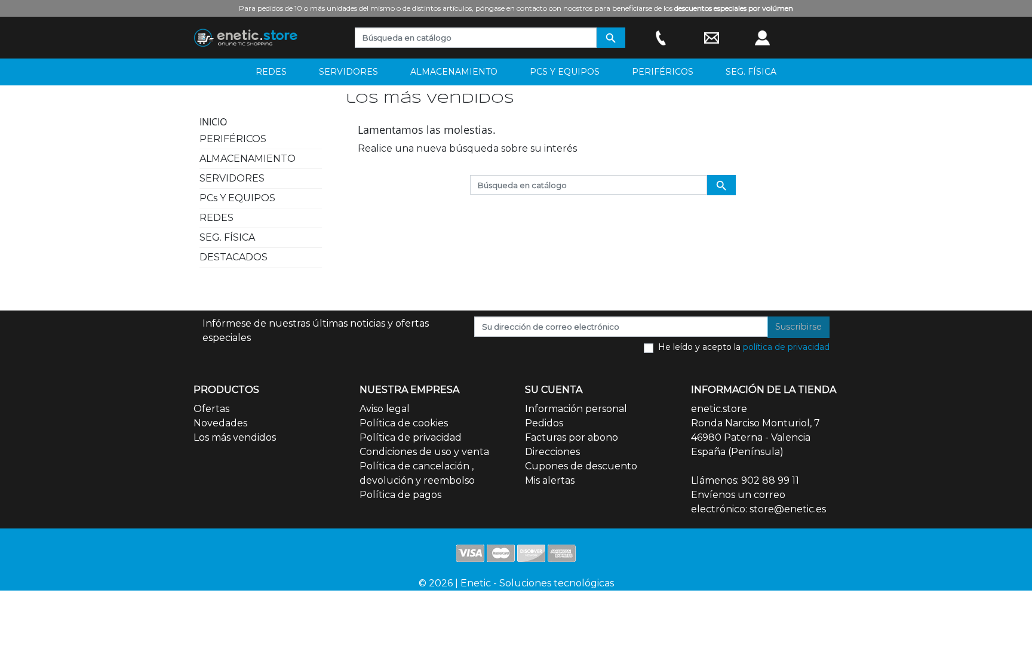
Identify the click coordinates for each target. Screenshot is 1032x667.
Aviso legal (385, 408)
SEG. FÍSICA (227, 237)
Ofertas (211, 408)
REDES (216, 217)
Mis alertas (550, 480)
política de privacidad (786, 347)
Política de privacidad (411, 437)
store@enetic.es (788, 509)
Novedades (220, 423)
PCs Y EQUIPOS (237, 198)
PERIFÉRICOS (232, 139)
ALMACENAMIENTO (247, 158)
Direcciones (552, 451)
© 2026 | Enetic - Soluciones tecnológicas (516, 583)
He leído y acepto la (744, 347)
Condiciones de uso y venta (424, 451)
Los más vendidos (235, 437)
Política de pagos (400, 494)
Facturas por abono (571, 437)
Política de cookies (404, 423)
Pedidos (544, 423)
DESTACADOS (233, 257)
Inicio (213, 121)
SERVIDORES (232, 178)
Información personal (576, 408)
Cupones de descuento (581, 466)
